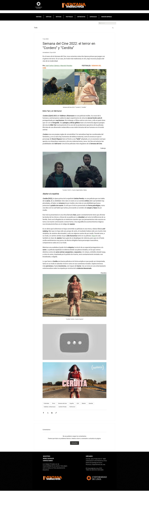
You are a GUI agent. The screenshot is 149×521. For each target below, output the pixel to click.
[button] (113, 27)
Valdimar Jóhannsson (50, 406)
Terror (53, 403)
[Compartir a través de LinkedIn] (52, 413)
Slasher (84, 403)
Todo (35, 28)
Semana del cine (62, 403)
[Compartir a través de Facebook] (43, 413)
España (72, 403)
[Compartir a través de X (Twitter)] (47, 413)
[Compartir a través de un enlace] (56, 413)
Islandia (91, 403)
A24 (78, 403)
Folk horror (72, 406)
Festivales (46, 403)
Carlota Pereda (62, 406)
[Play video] (74, 342)
